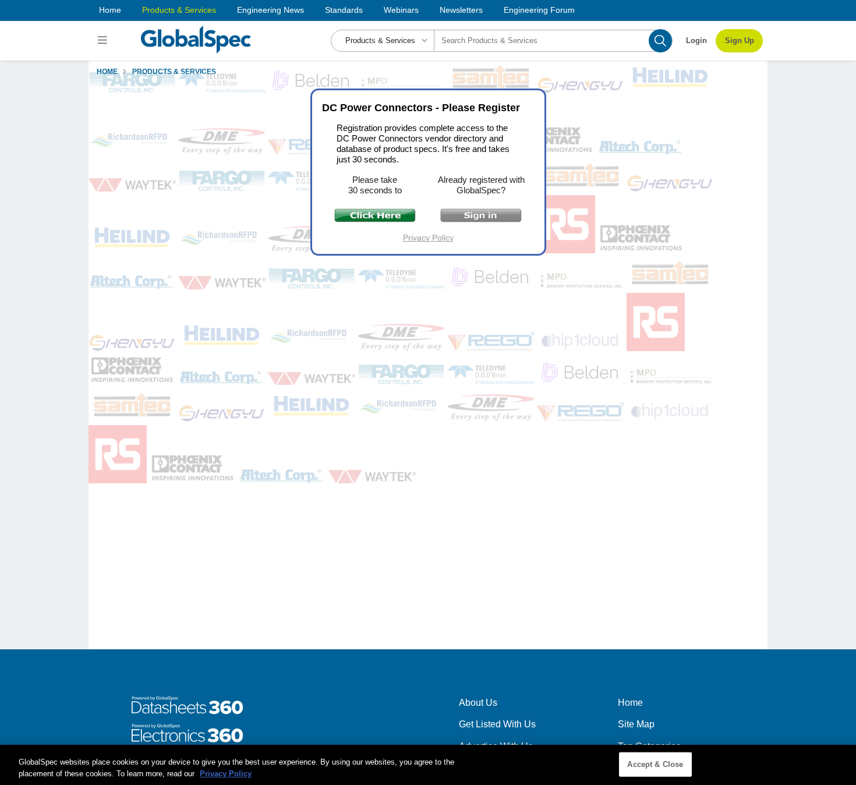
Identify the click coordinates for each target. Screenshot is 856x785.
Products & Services (179, 10)
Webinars (401, 10)
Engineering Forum (539, 10)
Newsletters (461, 10)
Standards (344, 10)
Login (696, 40)
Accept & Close (655, 764)
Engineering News (270, 10)
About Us (478, 703)
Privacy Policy (428, 237)
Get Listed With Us (497, 724)
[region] (428, 765)
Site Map (636, 724)
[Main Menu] (104, 40)
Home (110, 10)
